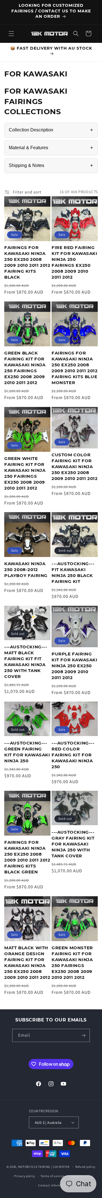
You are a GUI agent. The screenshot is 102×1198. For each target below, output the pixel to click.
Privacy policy (24, 1176)
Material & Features (51, 148)
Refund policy (85, 1167)
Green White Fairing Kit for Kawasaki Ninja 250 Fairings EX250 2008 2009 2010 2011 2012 (24, 473)
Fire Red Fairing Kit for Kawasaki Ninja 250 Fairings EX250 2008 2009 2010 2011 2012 (74, 262)
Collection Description (51, 130)
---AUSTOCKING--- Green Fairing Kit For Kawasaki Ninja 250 (27, 751)
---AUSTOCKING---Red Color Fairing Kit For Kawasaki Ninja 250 (73, 754)
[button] (11, 33)
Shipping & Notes (51, 165)
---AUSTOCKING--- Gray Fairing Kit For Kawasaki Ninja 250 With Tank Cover (73, 843)
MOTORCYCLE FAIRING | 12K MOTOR (43, 1167)
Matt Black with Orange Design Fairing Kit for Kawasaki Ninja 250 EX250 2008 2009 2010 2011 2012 (27, 962)
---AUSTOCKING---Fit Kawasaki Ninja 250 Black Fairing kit (73, 572)
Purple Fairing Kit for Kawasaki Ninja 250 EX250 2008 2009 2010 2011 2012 (74, 665)
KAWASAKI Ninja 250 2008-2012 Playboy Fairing (26, 569)
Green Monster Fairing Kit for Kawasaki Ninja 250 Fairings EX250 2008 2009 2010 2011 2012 (72, 962)
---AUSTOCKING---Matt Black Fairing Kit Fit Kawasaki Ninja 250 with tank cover (25, 661)
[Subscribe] (83, 1035)
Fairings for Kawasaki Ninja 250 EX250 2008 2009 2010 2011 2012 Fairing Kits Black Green (27, 857)
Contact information (53, 1185)
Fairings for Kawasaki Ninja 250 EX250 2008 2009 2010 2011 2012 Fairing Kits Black (27, 262)
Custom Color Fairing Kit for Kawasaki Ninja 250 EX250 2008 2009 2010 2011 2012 (74, 466)
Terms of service (52, 1176)
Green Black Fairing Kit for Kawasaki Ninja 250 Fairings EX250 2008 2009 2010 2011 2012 (24, 367)
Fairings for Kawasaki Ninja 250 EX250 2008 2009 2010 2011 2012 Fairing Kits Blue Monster (74, 367)
